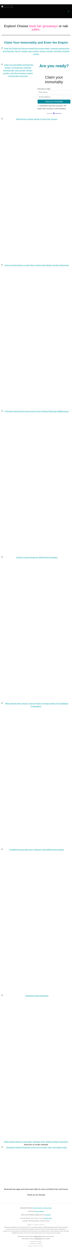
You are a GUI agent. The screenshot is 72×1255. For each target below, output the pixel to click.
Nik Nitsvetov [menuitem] (38, 1238)
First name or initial (44, 89)
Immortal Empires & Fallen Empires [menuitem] (42, 1208)
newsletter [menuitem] (48, 1214)
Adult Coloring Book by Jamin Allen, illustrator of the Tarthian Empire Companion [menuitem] (36, 1142)
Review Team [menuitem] (48, 1218)
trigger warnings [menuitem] (40, 1211)
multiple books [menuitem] (37, 1236)
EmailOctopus (58, 113)
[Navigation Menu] (68, 11)
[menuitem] (7, 11)
